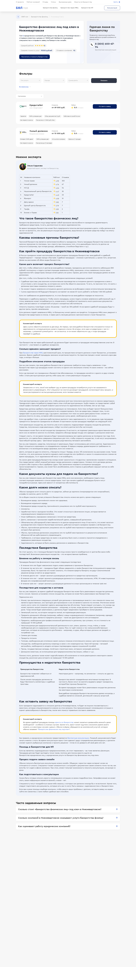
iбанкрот (27, 198)
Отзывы (45, 2)
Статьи (53, 2)
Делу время (29, 202)
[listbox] (30, 96)
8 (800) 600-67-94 (104, 45)
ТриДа (26, 209)
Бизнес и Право (30, 212)
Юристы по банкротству (83, 2)
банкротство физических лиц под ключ (53, 729)
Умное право (29, 181)
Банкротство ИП (87, 8)
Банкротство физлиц (50, 8)
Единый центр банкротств (35, 205)
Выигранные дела (65, 2)
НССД (26, 188)
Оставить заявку (105, 106)
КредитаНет (29, 195)
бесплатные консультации (78, 738)
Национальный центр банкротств (37, 191)
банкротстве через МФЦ (33, 353)
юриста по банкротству (64, 722)
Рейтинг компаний (33, 2)
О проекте (20, 2)
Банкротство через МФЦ (69, 8)
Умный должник (30, 184)
